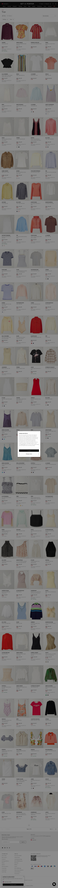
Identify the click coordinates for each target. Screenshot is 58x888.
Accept (29, 450)
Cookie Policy (22, 444)
